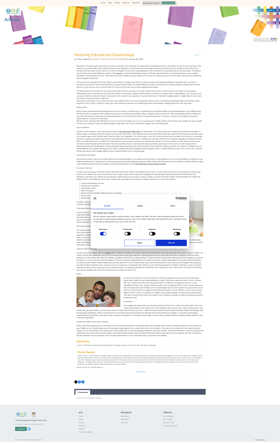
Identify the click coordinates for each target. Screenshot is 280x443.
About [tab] (172, 206)
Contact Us (21, 429)
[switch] (128, 234)
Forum (110, 3)
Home (103, 3)
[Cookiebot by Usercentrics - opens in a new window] (177, 198)
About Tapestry (168, 416)
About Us (126, 3)
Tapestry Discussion (170, 426)
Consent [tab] (107, 206)
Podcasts (124, 422)
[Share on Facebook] (79, 381)
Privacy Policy (260, 440)
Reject (139, 243)
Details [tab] (140, 206)
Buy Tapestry (168, 419)
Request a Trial (168, 422)
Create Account (168, 3)
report (119, 73)
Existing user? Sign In (151, 3)
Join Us (81, 422)
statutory (108, 253)
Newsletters (125, 416)
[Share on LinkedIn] (82, 381)
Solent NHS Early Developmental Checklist (150, 164)
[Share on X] (75, 381)
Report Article (140, 372)
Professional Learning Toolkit (112, 59)
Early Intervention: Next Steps (129, 131)
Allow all (171, 243)
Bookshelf (124, 419)
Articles (117, 3)
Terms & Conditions (86, 432)
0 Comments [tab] (83, 392)
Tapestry (135, 3)
